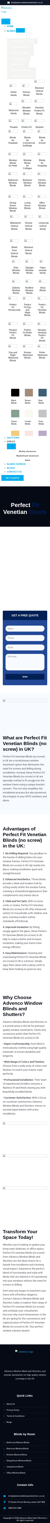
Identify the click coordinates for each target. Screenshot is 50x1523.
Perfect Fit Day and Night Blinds (27, 309)
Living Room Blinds (27, 205)
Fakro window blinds (43, 270)
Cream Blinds (28, 422)
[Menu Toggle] (5, 21)
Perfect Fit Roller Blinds (27, 332)
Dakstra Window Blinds (16, 290)
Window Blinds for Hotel (13, 163)
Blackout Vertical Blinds (39, 91)
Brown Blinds (28, 401)
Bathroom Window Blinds (13, 183)
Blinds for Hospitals (13, 140)
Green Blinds (14, 422)
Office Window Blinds (42, 205)
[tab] (17, 35)
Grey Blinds (41, 422)
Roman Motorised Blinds (28, 355)
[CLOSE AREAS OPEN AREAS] (11, 446)
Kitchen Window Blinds (42, 183)
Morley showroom (27, 451)
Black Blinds (14, 401)
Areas (27, 460)
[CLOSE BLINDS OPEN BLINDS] (20, 31)
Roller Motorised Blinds (42, 355)
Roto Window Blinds (16, 270)
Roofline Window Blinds (29, 290)
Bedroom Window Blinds (27, 183)
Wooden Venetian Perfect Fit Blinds (42, 335)
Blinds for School (42, 140)
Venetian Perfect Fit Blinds (39, 110)
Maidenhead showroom (27, 456)
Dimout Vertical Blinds (28, 226)
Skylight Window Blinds (29, 270)
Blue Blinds (41, 401)
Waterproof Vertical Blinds (15, 226)
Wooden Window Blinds (26, 110)
